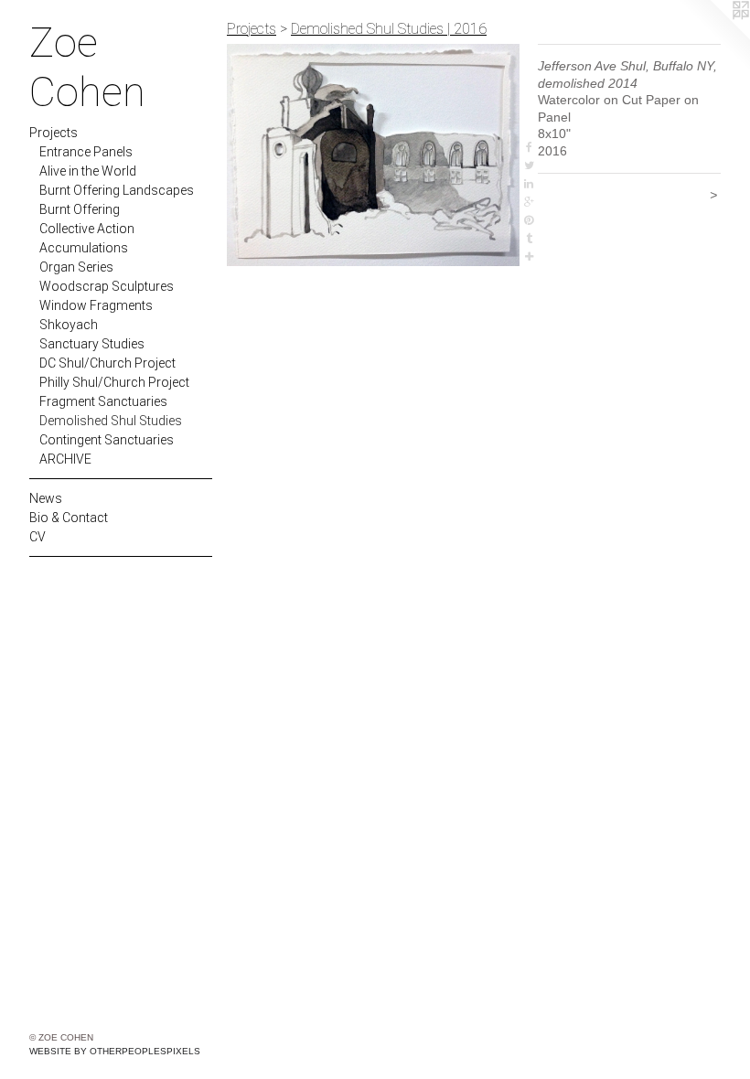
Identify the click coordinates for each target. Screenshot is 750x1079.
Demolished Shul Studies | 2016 (389, 28)
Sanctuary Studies (92, 344)
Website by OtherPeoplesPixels (114, 1051)
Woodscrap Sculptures (106, 286)
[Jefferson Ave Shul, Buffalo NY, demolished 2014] (373, 155)
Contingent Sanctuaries (106, 440)
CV (37, 536)
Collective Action (86, 228)
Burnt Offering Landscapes (116, 190)
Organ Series (76, 267)
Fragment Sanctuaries (103, 401)
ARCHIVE (65, 459)
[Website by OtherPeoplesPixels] (713, 36)
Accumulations (83, 247)
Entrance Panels (86, 151)
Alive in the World (87, 171)
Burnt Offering (79, 209)
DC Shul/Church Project (107, 363)
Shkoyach (68, 324)
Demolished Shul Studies (110, 420)
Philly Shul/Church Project (114, 382)
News (45, 498)
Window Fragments (96, 305)
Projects (53, 132)
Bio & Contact (68, 517)
